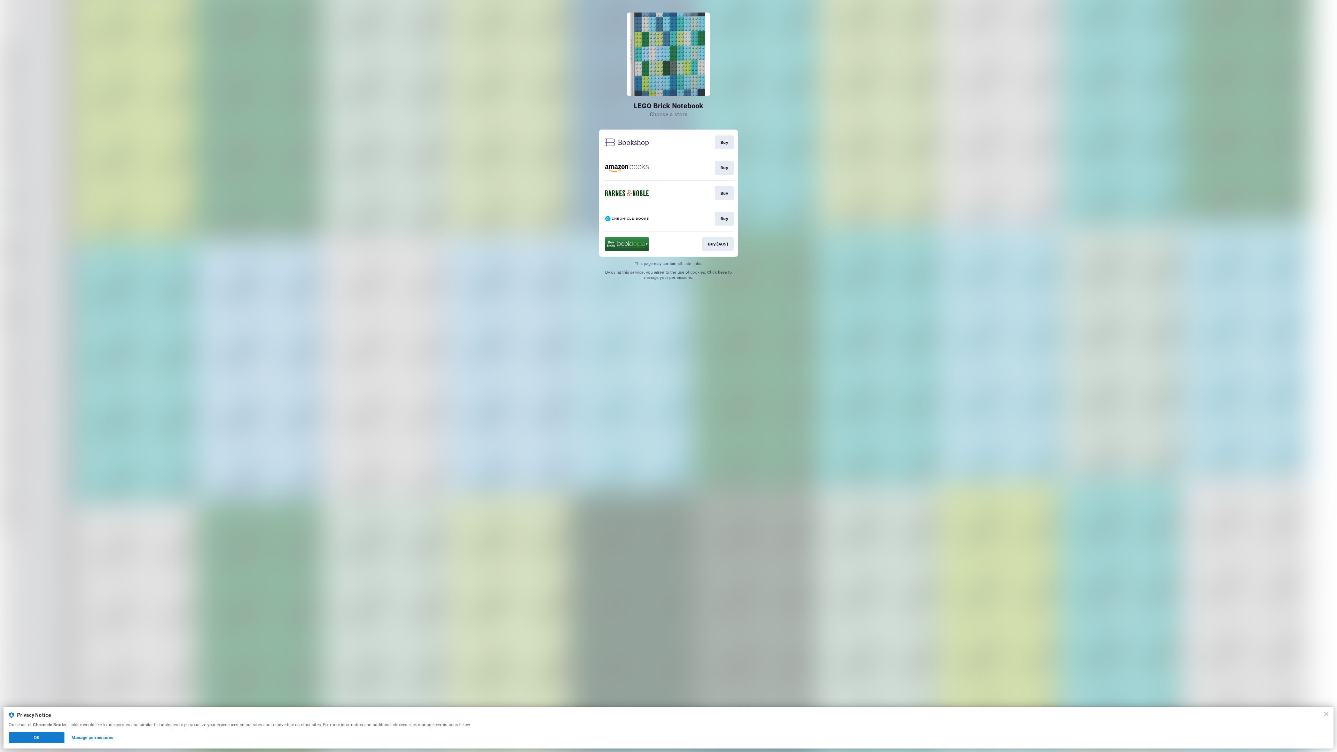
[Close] (1326, 714)
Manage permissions (92, 737)
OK (36, 737)
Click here (717, 272)
